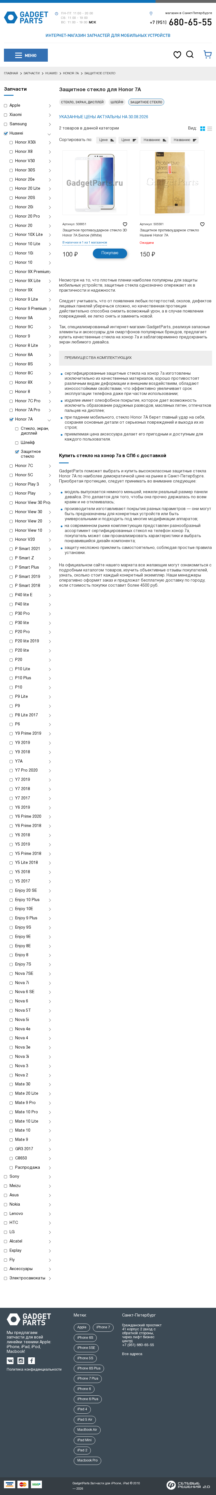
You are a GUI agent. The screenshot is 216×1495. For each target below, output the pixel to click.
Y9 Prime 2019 (28, 734)
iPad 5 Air (84, 1419)
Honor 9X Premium (32, 272)
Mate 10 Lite (26, 1121)
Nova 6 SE (24, 992)
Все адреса (132, 1354)
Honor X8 (24, 152)
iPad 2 (82, 1450)
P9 (17, 706)
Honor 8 (22, 392)
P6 (17, 724)
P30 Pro (22, 614)
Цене (103, 140)
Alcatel (16, 1241)
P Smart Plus (27, 567)
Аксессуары (21, 1269)
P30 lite (22, 623)
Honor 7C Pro (27, 401)
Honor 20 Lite (27, 189)
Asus (14, 1195)
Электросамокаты (27, 1278)
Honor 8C (24, 373)
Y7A (18, 761)
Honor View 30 (28, 512)
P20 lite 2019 (27, 641)
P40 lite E (23, 595)
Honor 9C (24, 327)
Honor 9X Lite (27, 281)
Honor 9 (22, 336)
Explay (15, 1251)
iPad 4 (82, 1409)
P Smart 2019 (27, 577)
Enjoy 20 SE (26, 891)
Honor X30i (25, 142)
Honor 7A (24, 419)
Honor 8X (24, 383)
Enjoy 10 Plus (27, 900)
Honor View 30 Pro (32, 503)
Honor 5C (24, 475)
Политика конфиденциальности (34, 1369)
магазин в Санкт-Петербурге (188, 13)
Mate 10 (22, 1130)
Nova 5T (23, 1011)
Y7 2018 (22, 789)
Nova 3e (22, 1047)
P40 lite (22, 604)
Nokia (15, 1204)
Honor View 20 (28, 521)
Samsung (18, 124)
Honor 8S (24, 364)
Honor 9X (24, 290)
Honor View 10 (28, 531)
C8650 (21, 1158)
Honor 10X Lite (29, 235)
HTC (14, 1223)
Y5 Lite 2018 (26, 863)
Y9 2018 (22, 752)
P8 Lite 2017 (26, 715)
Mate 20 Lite (26, 1094)
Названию (152, 140)
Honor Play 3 (27, 484)
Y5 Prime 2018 (28, 854)
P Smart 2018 (27, 586)
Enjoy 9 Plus (26, 918)
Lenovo (16, 1214)
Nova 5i (22, 1020)
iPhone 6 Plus (87, 1399)
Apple (15, 106)
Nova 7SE (24, 974)
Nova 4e (22, 1029)
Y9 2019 (22, 743)
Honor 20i (24, 207)
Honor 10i (24, 253)
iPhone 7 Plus (87, 1378)
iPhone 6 (84, 1389)
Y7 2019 (22, 780)
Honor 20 (23, 226)
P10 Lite (22, 669)
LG (12, 1232)
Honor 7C (24, 466)
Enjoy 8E (23, 946)
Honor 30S (25, 170)
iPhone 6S (85, 1337)
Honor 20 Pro (27, 216)
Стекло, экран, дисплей (35, 431)
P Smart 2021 (27, 549)
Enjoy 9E (23, 937)
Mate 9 (21, 1140)
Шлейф (28, 443)
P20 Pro (22, 632)
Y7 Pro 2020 (26, 770)
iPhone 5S (85, 1358)
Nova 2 (21, 1075)
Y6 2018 (22, 835)
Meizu (15, 1186)
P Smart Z (24, 558)
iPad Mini (84, 1440)
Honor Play (25, 493)
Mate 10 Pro (26, 1112)
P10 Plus (23, 678)
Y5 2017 (22, 881)
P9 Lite (21, 697)
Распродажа (27, 1168)
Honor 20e (25, 180)
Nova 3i (22, 1057)
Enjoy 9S (23, 927)
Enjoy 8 (21, 955)
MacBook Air (87, 1429)
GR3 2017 (24, 1149)
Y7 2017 (22, 798)
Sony (14, 1177)
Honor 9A (24, 318)
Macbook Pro (87, 1460)
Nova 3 (21, 1066)
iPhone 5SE (86, 1347)
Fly (12, 1260)
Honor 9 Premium (31, 309)
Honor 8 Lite (26, 346)
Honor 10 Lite (27, 244)
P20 (18, 660)
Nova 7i (22, 983)
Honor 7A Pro (27, 410)
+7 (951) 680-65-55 (138, 1345)
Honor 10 (23, 263)
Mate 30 (22, 1084)
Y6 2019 (22, 808)
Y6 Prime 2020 (28, 817)
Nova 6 (21, 1001)
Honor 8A (24, 355)
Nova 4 (21, 1038)
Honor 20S (25, 198)
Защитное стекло (31, 454)
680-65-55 (181, 21)
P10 (18, 687)
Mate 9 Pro (25, 1103)
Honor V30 (25, 161)
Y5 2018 (22, 872)
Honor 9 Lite (26, 299)
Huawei (16, 133)
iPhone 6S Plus (88, 1368)
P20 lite (22, 650)
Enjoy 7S (23, 964)
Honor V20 (25, 540)
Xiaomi (16, 115)
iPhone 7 (103, 1327)
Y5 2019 (22, 844)
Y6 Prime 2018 (28, 826)
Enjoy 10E (24, 909)
